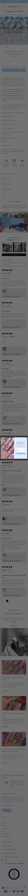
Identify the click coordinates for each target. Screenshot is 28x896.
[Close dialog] (26, 438)
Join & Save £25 (20, 453)
